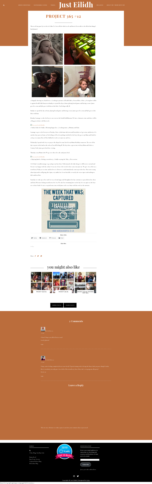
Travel (53, 5)
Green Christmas (24, 5)
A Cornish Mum (48, 360)
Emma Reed (32, 457)
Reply (42, 344)
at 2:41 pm (42, 333)
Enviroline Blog (33, 463)
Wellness (100, 5)
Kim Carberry (48, 331)
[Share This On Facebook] (35, 256)
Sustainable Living (40, 5)
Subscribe (86, 464)
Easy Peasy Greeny (34, 459)
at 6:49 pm (42, 362)
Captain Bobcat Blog (35, 461)
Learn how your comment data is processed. (75, 428)
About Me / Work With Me (116, 5)
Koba (88, 480)
